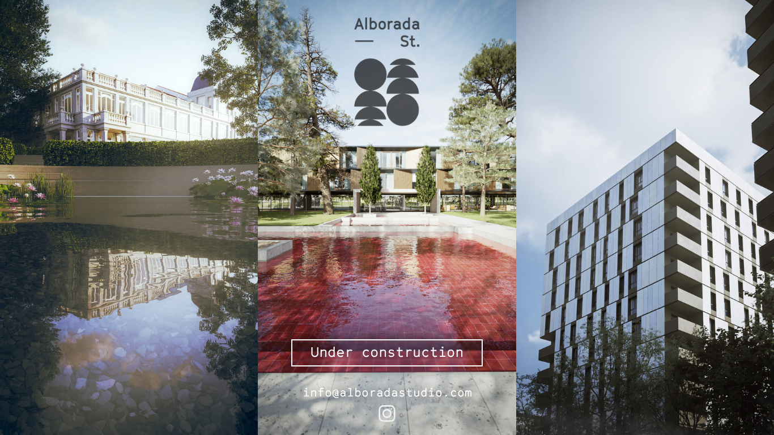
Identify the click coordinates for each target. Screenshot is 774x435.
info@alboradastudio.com (387, 392)
